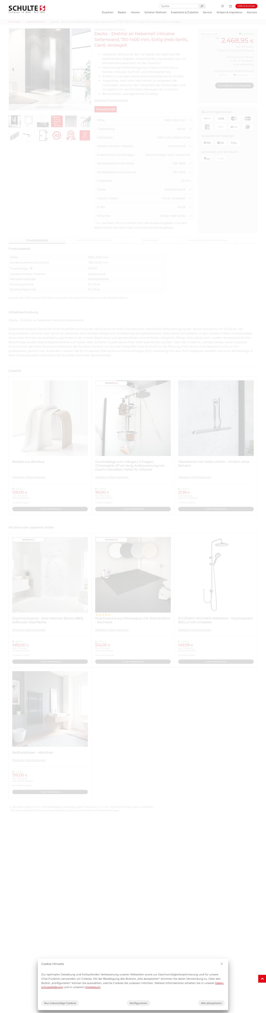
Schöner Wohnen (155, 12)
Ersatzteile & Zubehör (184, 12)
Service (207, 12)
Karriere (252, 12)
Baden (122, 12)
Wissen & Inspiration (229, 12)
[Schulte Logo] (27, 9)
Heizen (135, 12)
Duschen (107, 12)
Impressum (92, 987)
